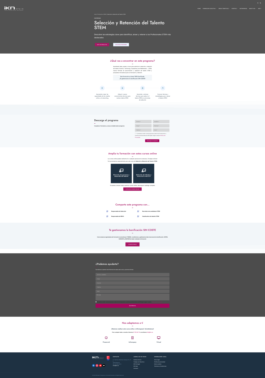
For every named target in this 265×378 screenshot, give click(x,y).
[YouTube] (100, 365)
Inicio (95, 14)
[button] (102, 44)
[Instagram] (97, 365)
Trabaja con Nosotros (139, 361)
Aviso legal (157, 359)
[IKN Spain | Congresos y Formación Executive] (13, 9)
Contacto (136, 368)
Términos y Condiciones (160, 366)
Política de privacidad (159, 361)
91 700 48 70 (136, 332)
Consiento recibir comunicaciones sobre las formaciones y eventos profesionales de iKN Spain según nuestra (129, 302)
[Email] (103, 365)
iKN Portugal (137, 364)
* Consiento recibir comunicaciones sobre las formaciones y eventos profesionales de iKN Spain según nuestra (150, 135)
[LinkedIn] (93, 365)
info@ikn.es (150, 332)
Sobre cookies (157, 364)
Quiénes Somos (137, 359)
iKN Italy (136, 366)
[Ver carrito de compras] (260, 2)
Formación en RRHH (101, 14)
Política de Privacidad (157, 302)
